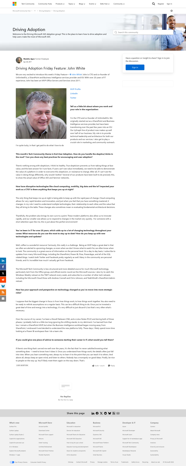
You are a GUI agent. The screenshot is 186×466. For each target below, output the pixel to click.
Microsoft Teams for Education (76, 434)
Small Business (97, 455)
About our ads (155, 462)
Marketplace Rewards (129, 451)
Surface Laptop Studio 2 (16, 434)
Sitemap (70, 462)
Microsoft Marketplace (129, 447)
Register (161, 4)
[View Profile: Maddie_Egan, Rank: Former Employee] (19, 60)
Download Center (44, 430)
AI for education (71, 455)
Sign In (169, 4)
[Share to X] (101, 413)
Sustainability (154, 455)
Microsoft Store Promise (46, 451)
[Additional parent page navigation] (34, 11)
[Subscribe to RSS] (113, 413)
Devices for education (73, 430)
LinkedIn (74, 93)
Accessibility (154, 451)
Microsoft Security (98, 430)
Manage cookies (103, 462)
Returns (41, 439)
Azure (124, 426)
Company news (155, 434)
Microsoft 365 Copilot (99, 451)
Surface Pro (12, 426)
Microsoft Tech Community (130, 443)
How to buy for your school (75, 443)
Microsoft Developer (128, 430)
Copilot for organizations (17, 439)
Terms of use (114, 462)
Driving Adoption (45, 11)
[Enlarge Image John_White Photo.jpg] (41, 113)
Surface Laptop (13, 430)
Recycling (145, 462)
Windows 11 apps (14, 455)
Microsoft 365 (97, 439)
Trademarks (124, 462)
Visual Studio (126, 455)
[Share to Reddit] (105, 413)
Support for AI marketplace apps (132, 439)
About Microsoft (155, 430)
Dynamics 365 (97, 434)
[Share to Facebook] (97, 413)
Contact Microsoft (81, 462)
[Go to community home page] (14, 4)
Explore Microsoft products (17, 451)
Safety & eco (135, 462)
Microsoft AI (96, 426)
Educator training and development (77, 447)
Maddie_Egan (29, 59)
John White (77, 74)
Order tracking (43, 443)
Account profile (43, 426)
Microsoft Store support (46, 434)
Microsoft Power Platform (101, 443)
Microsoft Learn (127, 434)
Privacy (92, 462)
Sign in (135, 67)
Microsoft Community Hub (21, 11)
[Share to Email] (118, 413)
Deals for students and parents (76, 451)
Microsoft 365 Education (74, 439)
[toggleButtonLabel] (171, 11)
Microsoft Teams (98, 447)
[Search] (153, 3)
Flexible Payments (44, 455)
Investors (153, 443)
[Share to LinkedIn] (93, 413)
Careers (152, 426)
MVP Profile (75, 89)
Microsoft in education (73, 426)
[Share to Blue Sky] (109, 413)
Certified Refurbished (45, 447)
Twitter (73, 97)
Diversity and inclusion (157, 447)
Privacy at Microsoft (156, 439)
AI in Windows (13, 447)
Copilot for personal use (16, 443)
